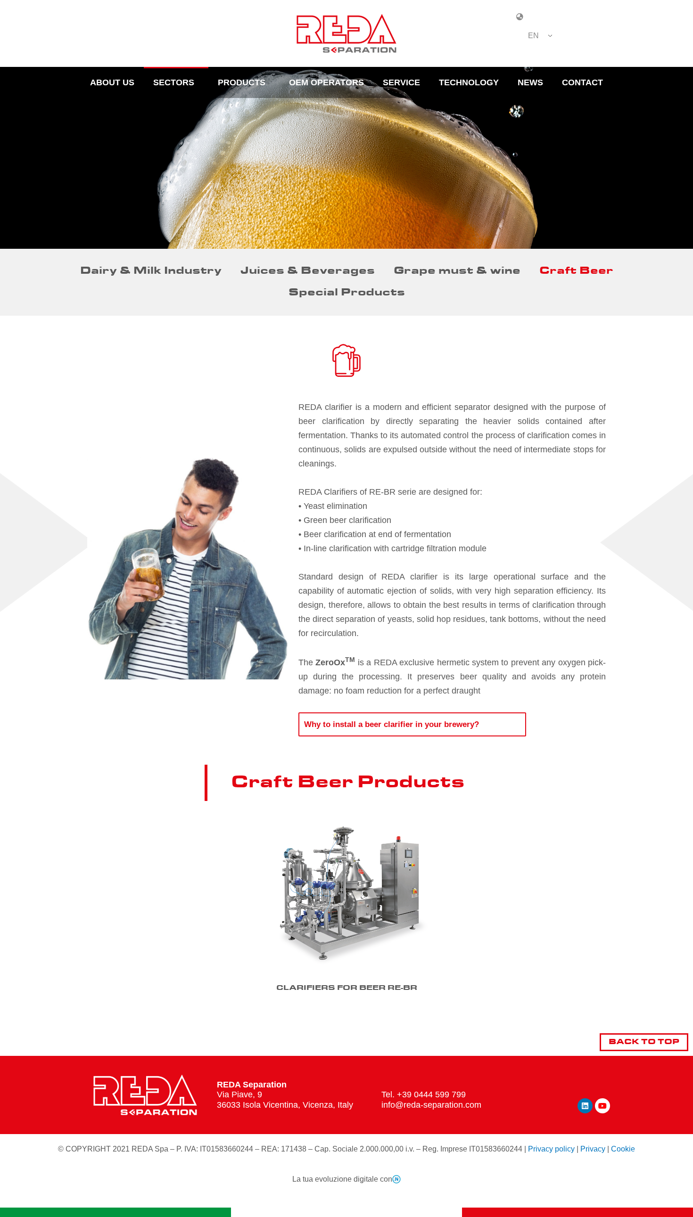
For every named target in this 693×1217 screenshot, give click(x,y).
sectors (173, 82)
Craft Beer (576, 271)
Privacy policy (551, 1149)
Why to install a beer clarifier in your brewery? (391, 724)
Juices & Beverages (307, 271)
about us (112, 82)
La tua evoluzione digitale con (342, 1179)
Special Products (347, 292)
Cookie (623, 1149)
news (530, 82)
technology (469, 82)
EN (533, 36)
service (401, 82)
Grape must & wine (457, 271)
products (241, 82)
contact (582, 82)
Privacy (592, 1149)
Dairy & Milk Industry (151, 271)
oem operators (326, 82)
